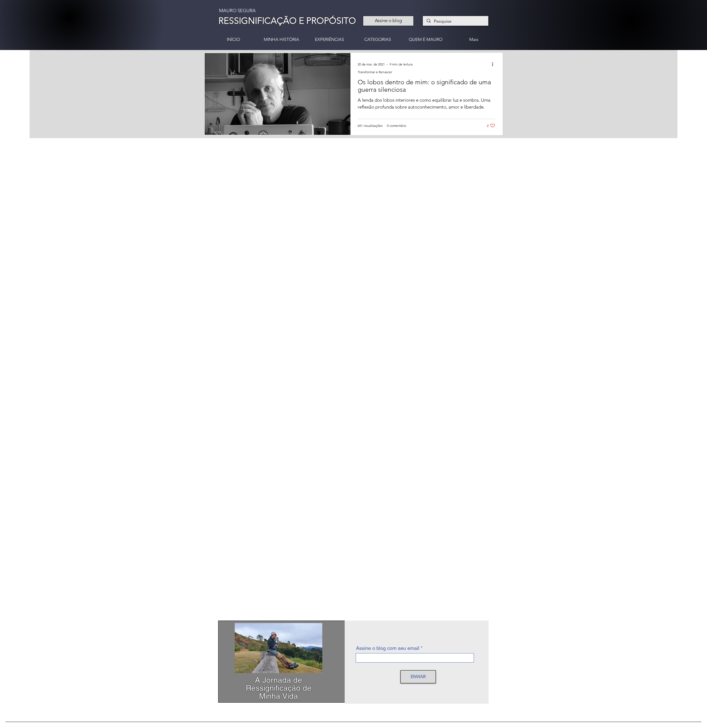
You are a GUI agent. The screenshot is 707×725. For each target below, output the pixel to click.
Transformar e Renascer (375, 72)
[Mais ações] (494, 64)
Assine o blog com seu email (387, 648)
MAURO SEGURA (237, 10)
